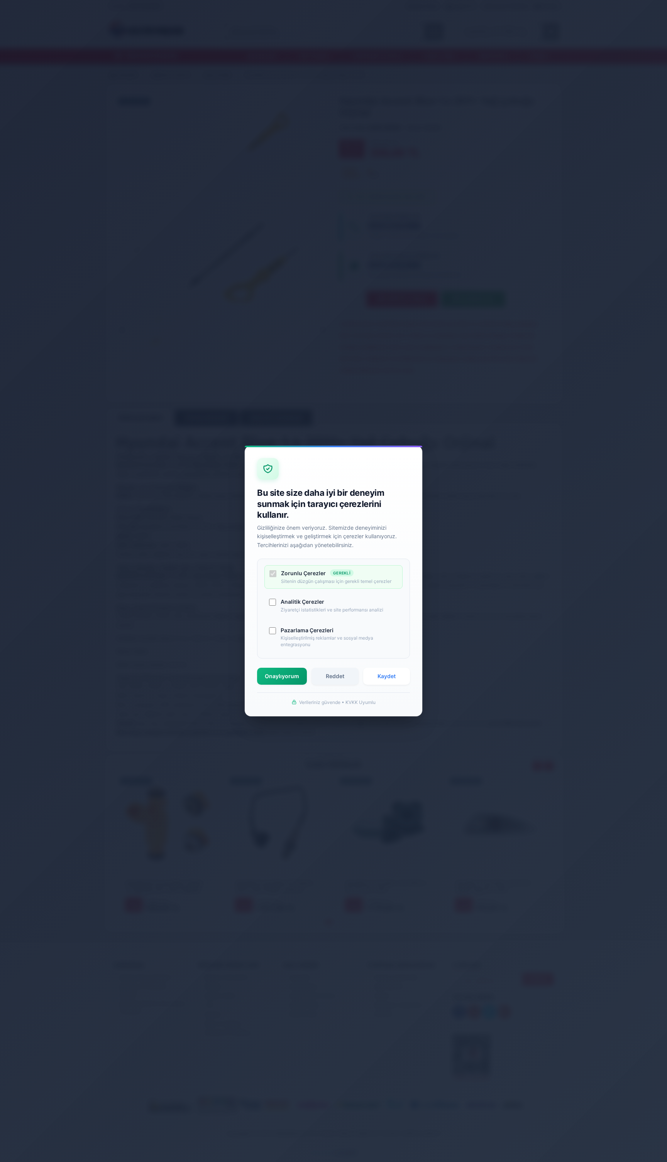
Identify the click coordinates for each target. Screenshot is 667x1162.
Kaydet (387, 676)
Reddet (335, 676)
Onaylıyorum (282, 676)
